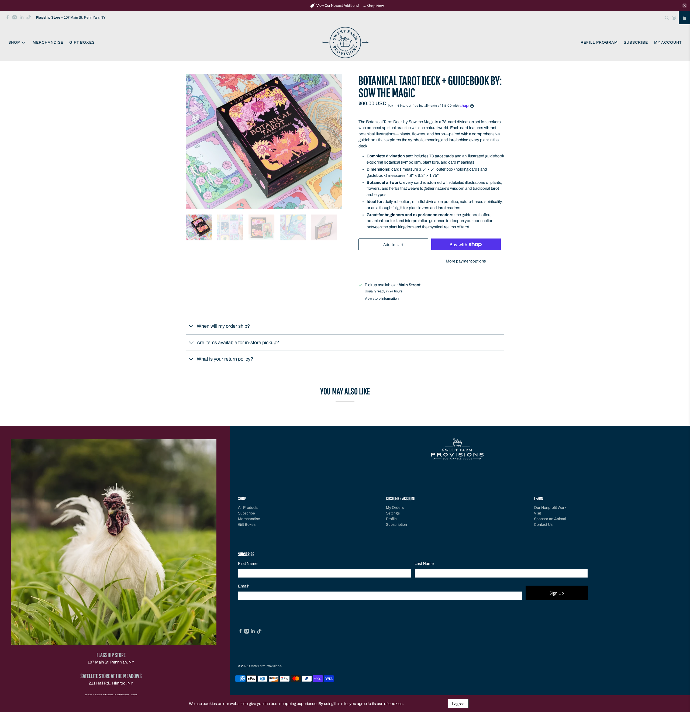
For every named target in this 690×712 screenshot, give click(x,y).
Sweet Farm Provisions (265, 666)
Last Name (424, 563)
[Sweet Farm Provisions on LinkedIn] (22, 18)
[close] (684, 5)
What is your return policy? (225, 359)
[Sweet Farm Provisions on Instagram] (15, 18)
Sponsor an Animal (550, 519)
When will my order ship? (223, 326)
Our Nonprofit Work (550, 508)
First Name (247, 563)
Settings (393, 513)
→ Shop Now (373, 6)
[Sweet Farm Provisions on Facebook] (8, 18)
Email (244, 586)
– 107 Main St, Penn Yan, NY (71, 17)
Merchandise (48, 42)
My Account (668, 42)
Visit (537, 513)
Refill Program (599, 42)
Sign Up (557, 593)
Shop (14, 42)
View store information (382, 298)
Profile (391, 519)
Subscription (396, 525)
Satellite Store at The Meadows (111, 675)
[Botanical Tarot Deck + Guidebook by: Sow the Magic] (264, 141)
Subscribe (636, 42)
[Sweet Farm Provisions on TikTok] (29, 18)
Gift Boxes (82, 42)
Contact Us (543, 525)
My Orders (395, 508)
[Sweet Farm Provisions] (345, 42)
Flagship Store (111, 654)
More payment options (466, 261)
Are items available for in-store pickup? (238, 342)
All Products (248, 508)
